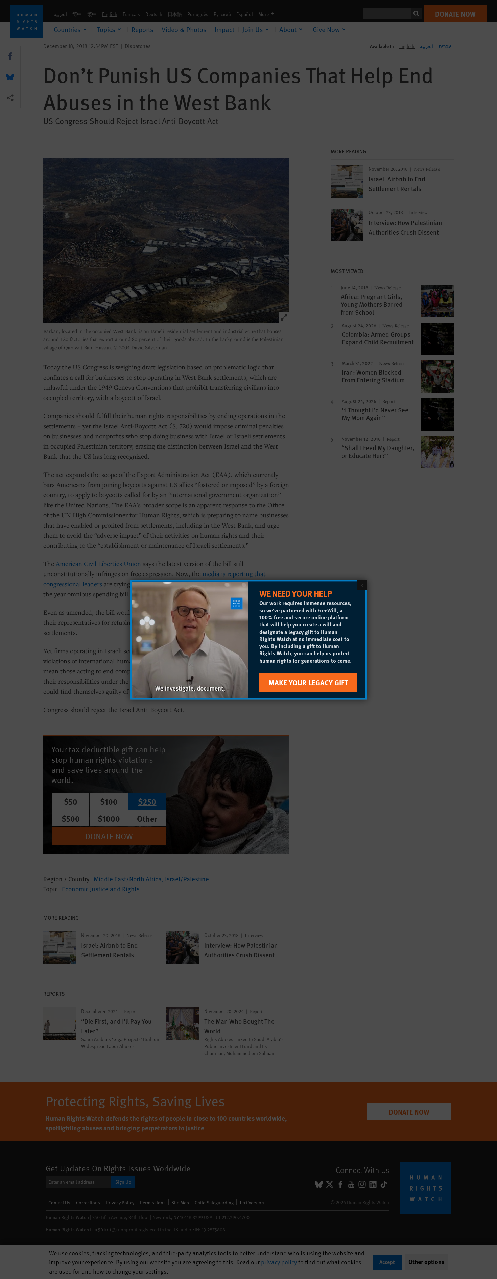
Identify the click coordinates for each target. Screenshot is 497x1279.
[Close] (362, 585)
